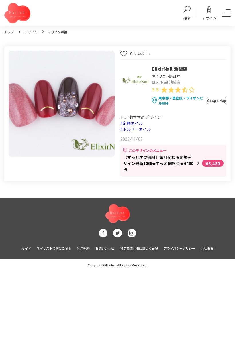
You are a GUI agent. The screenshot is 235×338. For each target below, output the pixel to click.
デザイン (209, 17)
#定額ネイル (131, 123)
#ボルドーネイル (135, 129)
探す (187, 17)
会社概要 (207, 248)
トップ (9, 32)
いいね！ (139, 53)
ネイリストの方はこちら (54, 248)
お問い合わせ (104, 248)
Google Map (216, 100)
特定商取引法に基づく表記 (139, 248)
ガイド (26, 248)
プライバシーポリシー (179, 248)
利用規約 (83, 248)
